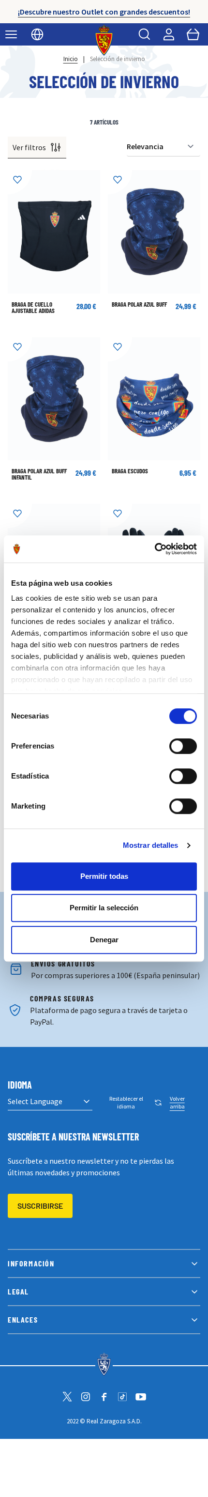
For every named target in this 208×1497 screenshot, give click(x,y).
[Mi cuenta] (169, 34)
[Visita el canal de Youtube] (141, 1396)
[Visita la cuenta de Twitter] (67, 1396)
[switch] (183, 746)
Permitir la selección (104, 908)
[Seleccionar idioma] (37, 34)
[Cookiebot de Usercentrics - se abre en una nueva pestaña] (154, 549)
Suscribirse (40, 1205)
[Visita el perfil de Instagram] (85, 1396)
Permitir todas (104, 876)
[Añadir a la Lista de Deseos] (20, 182)
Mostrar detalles (150, 845)
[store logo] (104, 40)
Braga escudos (130, 471)
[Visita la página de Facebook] (104, 1396)
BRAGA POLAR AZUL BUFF (139, 304)
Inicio (70, 59)
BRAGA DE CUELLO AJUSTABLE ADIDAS (33, 307)
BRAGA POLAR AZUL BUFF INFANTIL (39, 474)
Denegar (104, 940)
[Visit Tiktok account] (122, 1396)
